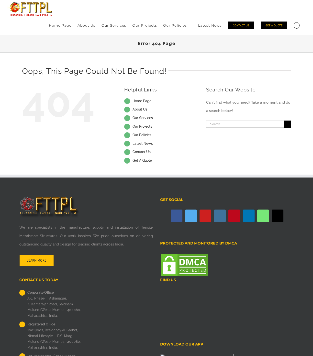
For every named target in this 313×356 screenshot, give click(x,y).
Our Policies (142, 135)
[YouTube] (205, 216)
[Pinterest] (234, 216)
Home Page (142, 101)
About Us (140, 109)
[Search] (297, 25)
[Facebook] (176, 216)
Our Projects (142, 126)
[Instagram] (220, 216)
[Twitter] (191, 216)
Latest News (143, 143)
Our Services (143, 118)
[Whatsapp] (263, 216)
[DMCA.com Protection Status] (184, 257)
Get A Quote (142, 160)
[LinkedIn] (249, 216)
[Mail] (277, 216)
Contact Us (142, 152)
